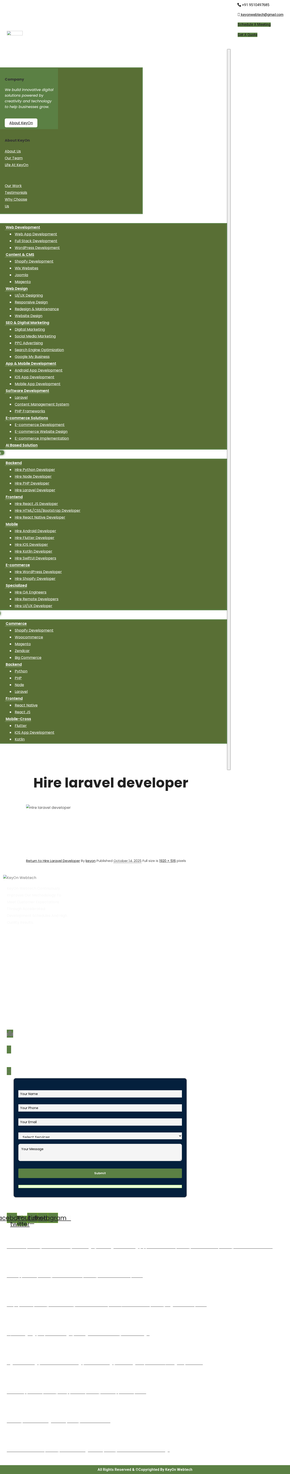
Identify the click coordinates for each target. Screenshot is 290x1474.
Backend (14, 462)
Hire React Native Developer (40, 517)
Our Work (13, 185)
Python (21, 671)
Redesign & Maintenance (37, 309)
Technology (19, 981)
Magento (23, 281)
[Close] (229, 409)
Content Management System (42, 404)
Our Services (20, 967)
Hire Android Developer (35, 531)
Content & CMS (20, 254)
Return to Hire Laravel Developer (53, 860)
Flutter (21, 725)
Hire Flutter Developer (34, 537)
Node (19, 684)
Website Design (28, 315)
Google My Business (32, 356)
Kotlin (20, 739)
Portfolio (16, 994)
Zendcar (22, 650)
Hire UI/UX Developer (33, 605)
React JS (22, 712)
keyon (91, 860)
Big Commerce (28, 657)
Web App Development (36, 234)
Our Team (14, 158)
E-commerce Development (40, 424)
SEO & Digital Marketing (27, 322)
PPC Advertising (29, 343)
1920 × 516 (167, 860)
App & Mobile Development (31, 363)
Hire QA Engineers (30, 592)
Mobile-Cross (18, 718)
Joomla (21, 275)
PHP (18, 678)
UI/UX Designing (29, 295)
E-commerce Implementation (42, 438)
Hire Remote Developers (36, 599)
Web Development (23, 227)
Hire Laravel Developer (35, 490)
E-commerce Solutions (27, 418)
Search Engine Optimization (39, 349)
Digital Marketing (30, 329)
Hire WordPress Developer (38, 571)
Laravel (21, 397)
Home (14, 953)
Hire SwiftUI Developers (35, 558)
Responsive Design (31, 302)
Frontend (14, 497)
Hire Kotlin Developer (33, 551)
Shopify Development (34, 261)
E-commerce (18, 565)
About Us (13, 151)
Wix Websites (26, 268)
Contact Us (19, 1001)
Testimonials (16, 192)
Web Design (17, 288)
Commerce (16, 623)
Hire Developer (22, 974)
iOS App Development (34, 377)
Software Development (27, 390)
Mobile (12, 524)
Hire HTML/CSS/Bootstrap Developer (47, 510)
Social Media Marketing (35, 336)
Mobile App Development (37, 383)
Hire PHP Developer (32, 483)
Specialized (16, 585)
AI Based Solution (22, 445)
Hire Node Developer (33, 476)
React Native (26, 705)
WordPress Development (37, 247)
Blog (13, 987)
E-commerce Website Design (41, 431)
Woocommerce (29, 637)
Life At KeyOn (16, 164)
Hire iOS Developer (31, 544)
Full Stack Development (36, 241)
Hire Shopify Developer (35, 578)
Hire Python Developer (35, 469)
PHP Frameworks (30, 411)
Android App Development (39, 370)
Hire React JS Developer (36, 503)
